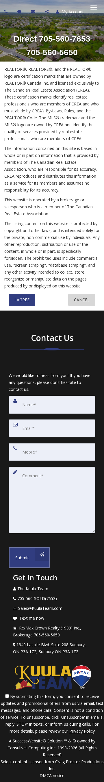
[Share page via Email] (47, 11)
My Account (72, 11)
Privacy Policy (82, 731)
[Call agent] (6, 11)
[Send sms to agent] (20, 11)
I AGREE (21, 299)
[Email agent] (34, 11)
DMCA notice (52, 775)
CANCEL (82, 299)
